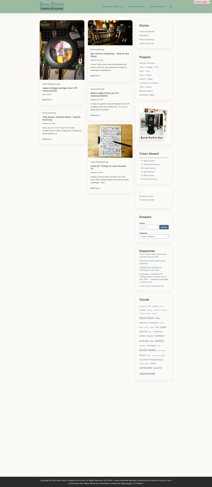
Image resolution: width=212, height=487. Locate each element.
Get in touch (127, 483)
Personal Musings (97, 49)
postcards (142, 345)
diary (157, 318)
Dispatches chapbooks (113, 6)
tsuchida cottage (144, 363)
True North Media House (151, 359)
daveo (148, 313)
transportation (156, 355)
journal (151, 332)
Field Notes (144, 35)
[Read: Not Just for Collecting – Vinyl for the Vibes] (110, 32)
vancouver (147, 373)
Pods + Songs (145, 75)
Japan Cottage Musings (51, 84)
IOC (157, 327)
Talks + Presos (145, 87)
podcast (143, 340)
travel (163, 355)
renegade (151, 345)
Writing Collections (147, 63)
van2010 (157, 368)
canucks (149, 310)
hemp (141, 327)
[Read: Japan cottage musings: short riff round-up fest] (62, 50)
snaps (159, 345)
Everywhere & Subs (136, 6)
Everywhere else (146, 196)
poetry (160, 340)
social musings (161, 350)
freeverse (153, 322)
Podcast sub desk (146, 200)
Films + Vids (144, 71)
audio (161, 306)
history (146, 327)
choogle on (156, 310)
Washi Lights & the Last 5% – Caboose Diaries (105, 94)
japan (163, 327)
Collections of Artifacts (149, 83)
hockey (152, 327)
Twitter (153, 363)
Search (164, 227)
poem (152, 341)
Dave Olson (146, 318)
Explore (142, 223)
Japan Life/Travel (146, 43)
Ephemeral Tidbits (146, 95)
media (142, 336)
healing (161, 323)
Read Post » (47, 99)
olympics (160, 335)
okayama (150, 336)
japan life (143, 331)
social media (147, 350)
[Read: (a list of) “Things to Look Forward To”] (110, 141)
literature (158, 331)
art (149, 306)
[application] (124, 6)
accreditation (143, 306)
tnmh (142, 355)
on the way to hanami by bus (151, 286)
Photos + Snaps (146, 79)
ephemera (143, 323)
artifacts (155, 306)
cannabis (142, 310)
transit (148, 355)
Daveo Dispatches (147, 31)
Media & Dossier (157, 6)
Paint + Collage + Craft (149, 67)
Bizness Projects (146, 91)
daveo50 (154, 313)
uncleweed (145, 367)
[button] (171, 7)
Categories (143, 233)
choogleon (164, 310)
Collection (142, 313)
